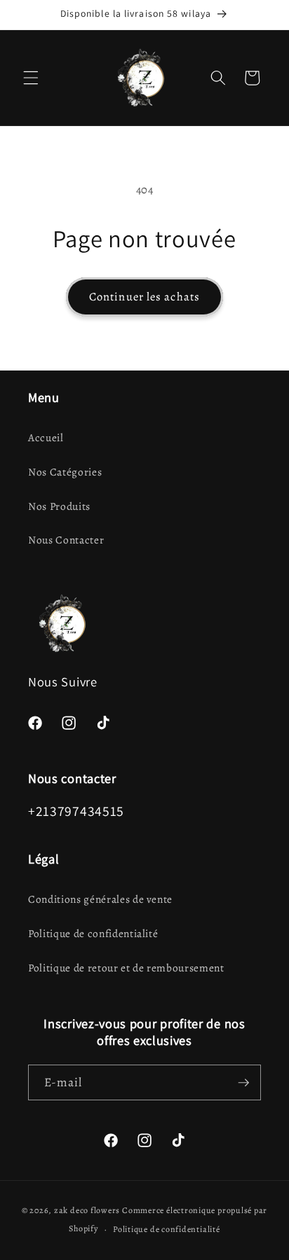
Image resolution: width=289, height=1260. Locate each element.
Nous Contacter (66, 539)
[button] (31, 78)
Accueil (46, 437)
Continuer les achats (144, 297)
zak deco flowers (87, 1210)
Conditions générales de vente (100, 899)
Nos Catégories (65, 471)
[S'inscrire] (243, 1083)
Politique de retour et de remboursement (126, 967)
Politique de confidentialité (93, 933)
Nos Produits (59, 506)
